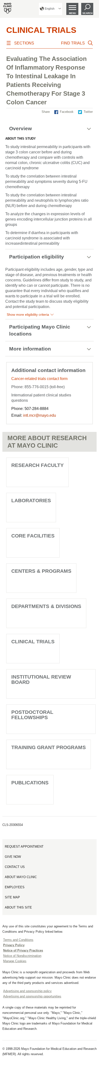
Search (87, 13)
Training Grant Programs (48, 747)
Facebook (67, 112)
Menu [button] (72, 13)
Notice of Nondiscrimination (22, 956)
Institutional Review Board (41, 679)
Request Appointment (24, 846)
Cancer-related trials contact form (39, 379)
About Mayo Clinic (21, 877)
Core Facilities (33, 535)
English (50, 8)
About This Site (18, 907)
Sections (24, 43)
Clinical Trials (41, 30)
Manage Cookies (14, 961)
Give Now (13, 857)
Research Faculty (37, 465)
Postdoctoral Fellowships (32, 714)
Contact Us (15, 867)
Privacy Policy (14, 945)
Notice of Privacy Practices (23, 950)
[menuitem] (50, 8)
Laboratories (31, 500)
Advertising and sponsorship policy (27, 991)
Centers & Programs (41, 571)
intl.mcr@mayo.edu (39, 415)
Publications (30, 782)
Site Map (12, 897)
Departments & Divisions (46, 606)
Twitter (88, 112)
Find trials (73, 43)
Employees (15, 887)
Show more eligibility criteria (28, 314)
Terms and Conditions (18, 940)
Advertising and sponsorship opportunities (32, 996)
